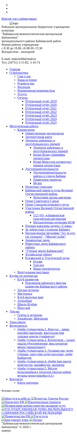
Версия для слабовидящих (19, 18)
